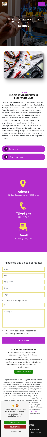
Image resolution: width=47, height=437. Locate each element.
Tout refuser (15, 427)
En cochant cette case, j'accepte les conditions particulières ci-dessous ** (21, 332)
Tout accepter (15, 422)
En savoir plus (14, 149)
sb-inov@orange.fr (23, 239)
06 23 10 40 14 (23, 217)
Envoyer (26, 340)
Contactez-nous (16, 157)
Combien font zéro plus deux (15, 300)
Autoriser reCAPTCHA (24, 372)
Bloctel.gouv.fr (34, 411)
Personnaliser (15, 431)
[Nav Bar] (41, 4)
